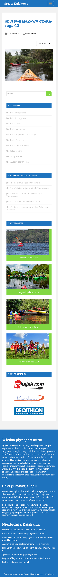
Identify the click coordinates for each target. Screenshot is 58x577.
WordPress (49, 574)
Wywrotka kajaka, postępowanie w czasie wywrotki (25, 544)
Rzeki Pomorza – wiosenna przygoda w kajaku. (23, 533)
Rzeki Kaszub (16, 123)
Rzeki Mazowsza (17, 129)
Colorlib (27, 574)
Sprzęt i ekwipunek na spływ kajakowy (19, 554)
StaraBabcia (30, 33)
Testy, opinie (16, 156)
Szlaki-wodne (16, 151)
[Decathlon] (29, 411)
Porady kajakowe (18, 112)
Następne (44, 43)
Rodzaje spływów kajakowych (15, 562)
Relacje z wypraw (18, 118)
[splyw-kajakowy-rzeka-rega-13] (29, 64)
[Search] (49, 93)
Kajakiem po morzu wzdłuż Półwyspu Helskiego (27, 208)
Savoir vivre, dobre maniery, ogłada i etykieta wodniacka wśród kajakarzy (27, 538)
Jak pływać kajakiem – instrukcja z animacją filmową (26, 558)
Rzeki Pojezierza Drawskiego (23, 134)
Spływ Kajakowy (16, 3)
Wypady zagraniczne (19, 161)
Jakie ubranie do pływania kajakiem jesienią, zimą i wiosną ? (28, 549)
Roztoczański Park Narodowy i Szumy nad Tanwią (25, 504)
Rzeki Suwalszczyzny (19, 145)
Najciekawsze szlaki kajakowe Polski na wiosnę (23, 529)
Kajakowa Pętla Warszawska (27, 182)
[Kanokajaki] (29, 398)
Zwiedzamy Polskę (25, 497)
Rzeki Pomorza (17, 140)
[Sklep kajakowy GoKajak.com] (29, 384)
